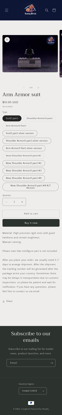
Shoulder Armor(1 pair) (41, 119)
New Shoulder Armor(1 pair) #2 (23, 163)
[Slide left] (23, 87)
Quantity (6, 195)
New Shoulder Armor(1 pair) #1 (25, 156)
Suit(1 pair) (12, 118)
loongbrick (25, 409)
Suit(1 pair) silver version (20, 133)
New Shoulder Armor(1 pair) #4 (23, 178)
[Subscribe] (51, 363)
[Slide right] (38, 87)
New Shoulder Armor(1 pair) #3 (23, 170)
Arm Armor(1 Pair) (18, 126)
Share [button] (9, 301)
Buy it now (31, 223)
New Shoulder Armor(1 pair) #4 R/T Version (31, 186)
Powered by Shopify (40, 409)
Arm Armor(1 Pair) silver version (24, 148)
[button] (6, 10)
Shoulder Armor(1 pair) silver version (27, 140)
